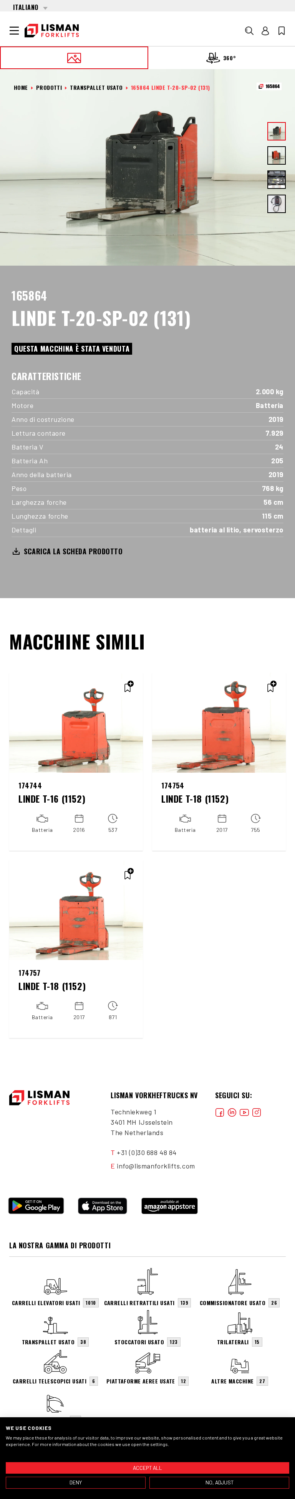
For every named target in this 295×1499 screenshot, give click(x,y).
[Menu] (14, 31)
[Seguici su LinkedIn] (232, 1112)
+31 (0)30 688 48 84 (147, 1152)
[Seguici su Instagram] (256, 1112)
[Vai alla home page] (52, 31)
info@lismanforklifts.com (156, 1166)
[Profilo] (265, 31)
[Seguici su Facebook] (219, 1112)
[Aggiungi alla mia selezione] (127, 688)
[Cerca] (249, 31)
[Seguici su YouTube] (244, 1112)
